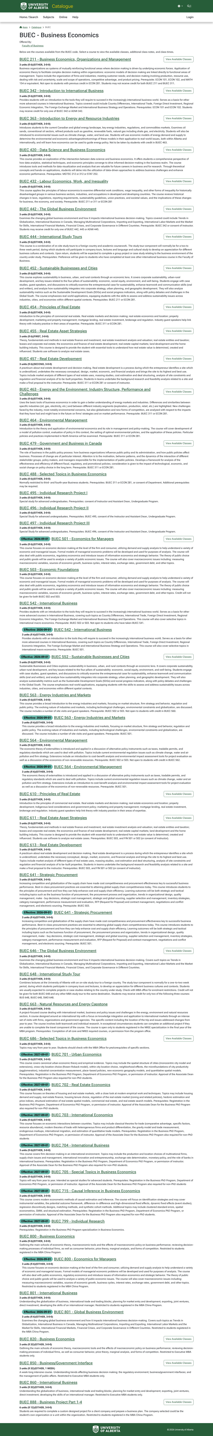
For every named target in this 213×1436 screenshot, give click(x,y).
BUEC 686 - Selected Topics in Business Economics (62, 1038)
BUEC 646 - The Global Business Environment (57, 951)
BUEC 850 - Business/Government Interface (56, 1363)
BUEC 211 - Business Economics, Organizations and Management (75, 59)
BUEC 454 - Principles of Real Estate (49, 307)
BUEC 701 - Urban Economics (76, 1054)
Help (75, 17)
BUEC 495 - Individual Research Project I (53, 493)
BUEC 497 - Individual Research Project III (54, 523)
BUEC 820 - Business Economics (47, 1339)
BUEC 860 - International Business (48, 1382)
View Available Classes (178, 59)
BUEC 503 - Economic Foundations (49, 569)
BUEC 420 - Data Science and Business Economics (62, 150)
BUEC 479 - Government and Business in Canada (60, 443)
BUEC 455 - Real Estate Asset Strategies (53, 331)
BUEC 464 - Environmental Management (53, 420)
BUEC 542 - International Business (48, 603)
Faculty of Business (33, 45)
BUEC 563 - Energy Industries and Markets (55, 695)
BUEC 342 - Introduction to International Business (61, 91)
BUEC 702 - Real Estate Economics (80, 1085)
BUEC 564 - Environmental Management (53, 740)
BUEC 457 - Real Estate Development (50, 359)
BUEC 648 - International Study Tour (49, 974)
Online (63, 17)
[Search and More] (189, 6)
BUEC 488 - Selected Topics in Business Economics (62, 474)
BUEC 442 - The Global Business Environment (57, 209)
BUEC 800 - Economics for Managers (85, 1259)
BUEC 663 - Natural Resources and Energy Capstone (63, 1004)
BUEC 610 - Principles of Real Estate (49, 794)
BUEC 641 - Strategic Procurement (48, 875)
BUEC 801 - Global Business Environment (88, 1312)
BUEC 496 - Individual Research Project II (54, 508)
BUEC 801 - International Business (48, 1293)
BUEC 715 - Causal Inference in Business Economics (95, 1191)
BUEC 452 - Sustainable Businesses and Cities (58, 268)
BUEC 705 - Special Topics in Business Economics (93, 1172)
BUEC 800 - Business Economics (47, 1236)
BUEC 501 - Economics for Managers (82, 539)
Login (190, 17)
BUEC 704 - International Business (80, 1145)
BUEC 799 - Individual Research (78, 1221)
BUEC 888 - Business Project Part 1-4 (50, 1402)
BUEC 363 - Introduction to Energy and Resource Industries (69, 118)
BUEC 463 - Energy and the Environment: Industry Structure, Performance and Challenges (84, 391)
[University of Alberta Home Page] (34, 6)
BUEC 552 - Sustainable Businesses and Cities (90, 657)
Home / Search (28, 17)
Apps (25, 27)
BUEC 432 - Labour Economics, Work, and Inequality (63, 181)
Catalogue (62, 6)
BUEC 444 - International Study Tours (50, 237)
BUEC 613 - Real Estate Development (50, 845)
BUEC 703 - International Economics (82, 1115)
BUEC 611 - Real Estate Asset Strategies (53, 818)
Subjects (48, 17)
